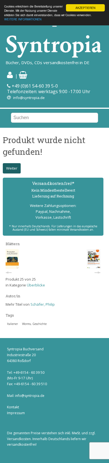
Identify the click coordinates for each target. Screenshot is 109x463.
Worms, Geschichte (34, 324)
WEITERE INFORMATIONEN (22, 19)
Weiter (11, 168)
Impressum (16, 413)
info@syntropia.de (29, 97)
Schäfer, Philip (42, 304)
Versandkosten (19, 439)
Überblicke (36, 285)
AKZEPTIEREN (85, 8)
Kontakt (13, 407)
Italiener (12, 324)
